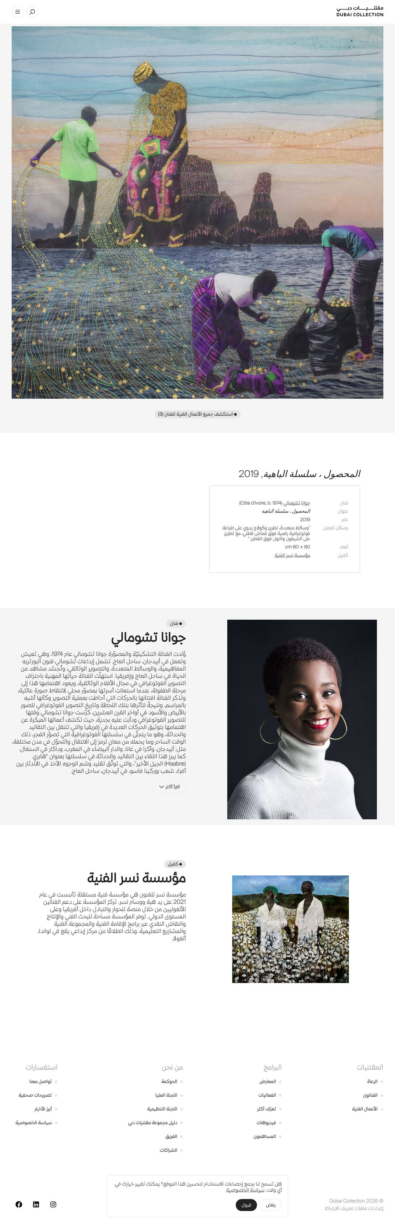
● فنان (176, 623)
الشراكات (171, 1150)
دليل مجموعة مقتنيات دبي (155, 1123)
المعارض (270, 1081)
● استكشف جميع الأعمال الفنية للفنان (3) (197, 414)
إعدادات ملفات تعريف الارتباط (354, 1208)
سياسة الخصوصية (36, 1123)
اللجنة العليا (169, 1095)
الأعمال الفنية (367, 1109)
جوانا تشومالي (296, 503)
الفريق (174, 1136)
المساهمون (268, 1136)
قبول (246, 1205)
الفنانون (373, 1095)
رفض (271, 1205)
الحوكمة (172, 1081)
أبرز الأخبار (45, 1109)
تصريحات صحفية (38, 1095)
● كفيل (175, 864)
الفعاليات (270, 1095)
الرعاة (375, 1081)
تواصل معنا (43, 1081)
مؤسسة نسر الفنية (292, 555)
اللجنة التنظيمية (165, 1109)
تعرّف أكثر (269, 1109)
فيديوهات (269, 1123)
